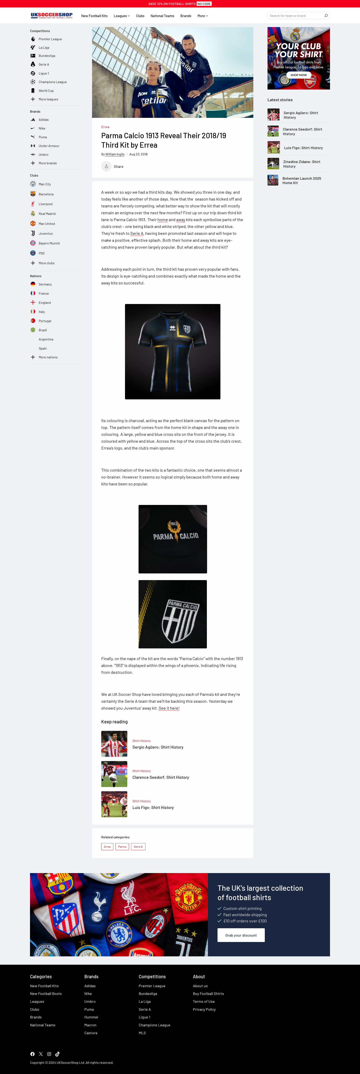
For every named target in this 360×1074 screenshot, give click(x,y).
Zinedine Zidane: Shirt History (301, 164)
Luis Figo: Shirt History (303, 148)
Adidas (90, 985)
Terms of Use (204, 1001)
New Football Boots (46, 993)
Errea (105, 127)
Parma (122, 846)
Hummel (91, 1017)
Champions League (154, 1025)
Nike (88, 993)
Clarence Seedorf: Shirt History (302, 131)
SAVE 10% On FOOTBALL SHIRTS (180, 4)
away (180, 219)
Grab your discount (241, 935)
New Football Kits (44, 985)
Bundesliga (148, 993)
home (163, 219)
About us (200, 985)
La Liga (145, 1001)
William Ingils (115, 154)
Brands (36, 1017)
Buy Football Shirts (208, 993)
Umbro (90, 1001)
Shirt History (141, 741)
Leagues (37, 1001)
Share (119, 166)
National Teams (42, 1025)
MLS (142, 1032)
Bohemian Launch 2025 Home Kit (301, 180)
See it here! (169, 707)
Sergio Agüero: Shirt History (301, 115)
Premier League (152, 985)
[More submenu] (207, 16)
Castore (91, 1032)
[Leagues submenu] (129, 16)
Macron (90, 1025)
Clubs (34, 1009)
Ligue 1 (144, 1017)
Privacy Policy (204, 1009)
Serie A (136, 233)
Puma (89, 1009)
